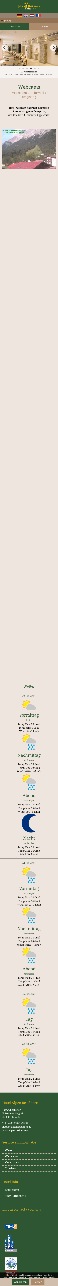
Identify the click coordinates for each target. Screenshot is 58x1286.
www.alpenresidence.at (15, 1130)
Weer (8, 1150)
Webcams (11, 1156)
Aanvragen (16, 26)
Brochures (12, 1190)
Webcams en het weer (43, 74)
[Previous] (4, 47)
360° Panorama (15, 1196)
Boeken (44, 26)
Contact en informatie (22, 74)
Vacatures (12, 1162)
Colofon (10, 1168)
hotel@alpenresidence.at (16, 1126)
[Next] (53, 47)
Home (7, 74)
